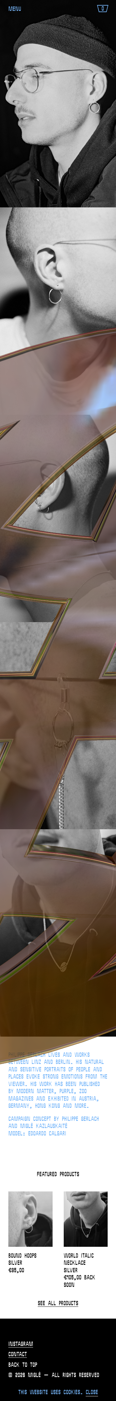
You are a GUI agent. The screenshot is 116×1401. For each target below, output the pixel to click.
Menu (14, 9)
